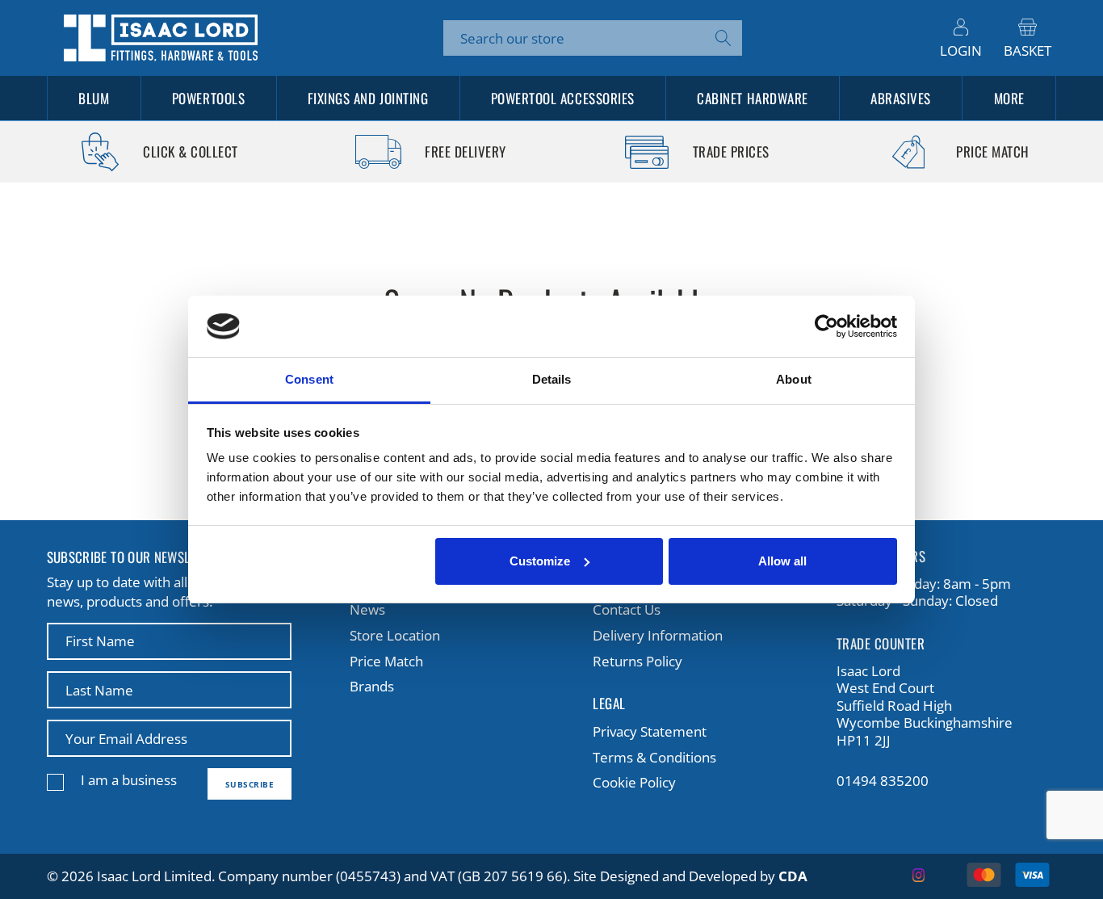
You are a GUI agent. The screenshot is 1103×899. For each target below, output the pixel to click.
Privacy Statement (650, 731)
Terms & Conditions (654, 757)
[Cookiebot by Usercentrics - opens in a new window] (826, 326)
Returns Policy (637, 661)
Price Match (386, 661)
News (367, 609)
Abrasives (900, 98)
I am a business (129, 780)
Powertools (208, 98)
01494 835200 (883, 781)
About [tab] (794, 379)
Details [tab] (552, 379)
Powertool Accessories (563, 98)
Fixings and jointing (368, 98)
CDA (792, 876)
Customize (540, 561)
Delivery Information (658, 635)
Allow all (782, 561)
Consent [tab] (309, 379)
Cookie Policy (634, 782)
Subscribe (250, 784)
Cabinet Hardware (752, 98)
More (1009, 98)
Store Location (395, 635)
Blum (93, 98)
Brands (372, 686)
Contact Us (627, 609)
